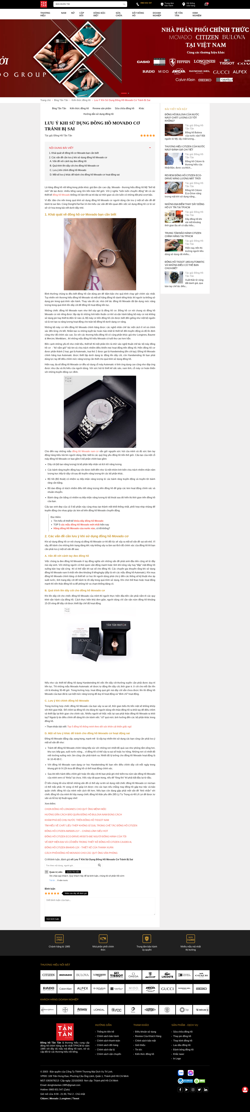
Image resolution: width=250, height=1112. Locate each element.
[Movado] (65, 975)
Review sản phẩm (102, 108)
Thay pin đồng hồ (182, 1036)
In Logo (177, 1058)
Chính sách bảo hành (108, 1036)
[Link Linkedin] (205, 1090)
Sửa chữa (119, 14)
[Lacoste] (167, 975)
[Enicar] (150, 988)
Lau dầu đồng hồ (182, 1045)
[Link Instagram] (193, 1090)
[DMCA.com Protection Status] (199, 1083)
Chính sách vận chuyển (109, 1054)
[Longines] (99, 975)
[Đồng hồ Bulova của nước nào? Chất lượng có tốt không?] (174, 135)
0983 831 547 (146, 3)
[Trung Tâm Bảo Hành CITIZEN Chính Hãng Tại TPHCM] (174, 250)
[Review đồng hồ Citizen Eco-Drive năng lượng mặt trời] (174, 193)
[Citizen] (48, 975)
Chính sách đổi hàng (107, 1045)
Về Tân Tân (179, 14)
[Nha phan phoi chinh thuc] (125, 58)
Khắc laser (178, 1054)
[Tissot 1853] (116, 975)
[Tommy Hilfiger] (184, 975)
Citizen (44, 1098)
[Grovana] (99, 988)
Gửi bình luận (52, 919)
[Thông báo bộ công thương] (185, 1083)
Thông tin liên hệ (105, 1031)
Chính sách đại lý (106, 1049)
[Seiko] (201, 988)
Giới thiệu (140, 1045)
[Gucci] (167, 988)
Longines (65, 1098)
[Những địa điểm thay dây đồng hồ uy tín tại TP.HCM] (174, 222)
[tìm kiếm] (124, 3)
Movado (54, 1098)
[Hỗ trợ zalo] (181, 1073)
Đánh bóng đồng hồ (183, 1049)
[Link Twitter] (199, 1090)
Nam (63, 13)
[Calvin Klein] (65, 988)
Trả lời (52, 880)
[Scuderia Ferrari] (150, 975)
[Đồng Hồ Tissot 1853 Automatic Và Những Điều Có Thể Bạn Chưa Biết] (174, 282)
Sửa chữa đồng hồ (124, 108)
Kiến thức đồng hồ (79, 108)
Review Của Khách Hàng (148, 1036)
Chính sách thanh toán (108, 1040)
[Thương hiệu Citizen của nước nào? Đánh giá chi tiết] (174, 164)
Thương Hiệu (45, 14)
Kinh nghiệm (197, 14)
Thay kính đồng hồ (182, 1040)
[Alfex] (82, 988)
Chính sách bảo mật (145, 1040)
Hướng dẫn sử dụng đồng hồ (98, 114)
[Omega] (133, 975)
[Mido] (133, 988)
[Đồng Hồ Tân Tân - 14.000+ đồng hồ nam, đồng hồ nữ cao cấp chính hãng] (43, 4)
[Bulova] (82, 975)
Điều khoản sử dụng (145, 1031)
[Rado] (48, 988)
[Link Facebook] (180, 1090)
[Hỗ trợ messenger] (191, 1073)
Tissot (75, 1098)
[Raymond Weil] (184, 988)
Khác (141, 108)
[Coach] (201, 975)
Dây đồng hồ (138, 14)
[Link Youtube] (186, 1090)
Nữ (73, 13)
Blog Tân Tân (59, 108)
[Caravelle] (116, 988)
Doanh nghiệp (157, 14)
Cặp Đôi (81, 14)
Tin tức (138, 1049)
